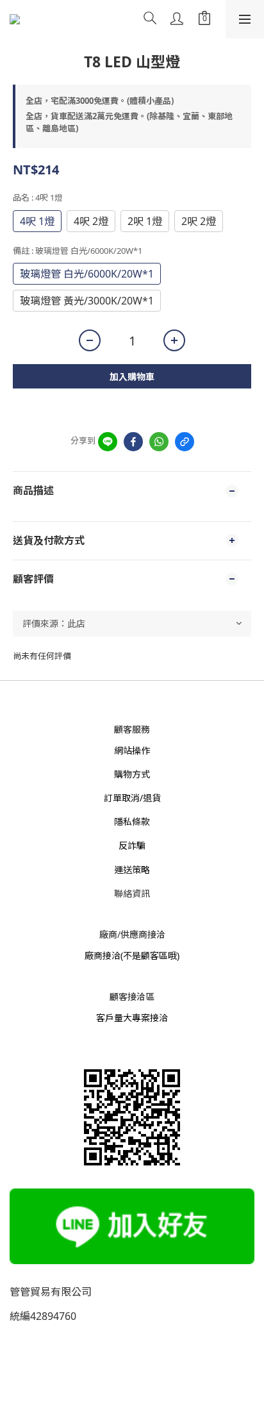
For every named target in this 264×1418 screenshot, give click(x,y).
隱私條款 (132, 821)
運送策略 (132, 869)
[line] (107, 441)
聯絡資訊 (132, 893)
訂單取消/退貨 (132, 798)
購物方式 (132, 774)
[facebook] (133, 441)
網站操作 (132, 750)
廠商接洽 (102, 955)
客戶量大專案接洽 (132, 1018)
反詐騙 (132, 845)
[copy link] (184, 441)
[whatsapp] (159, 441)
